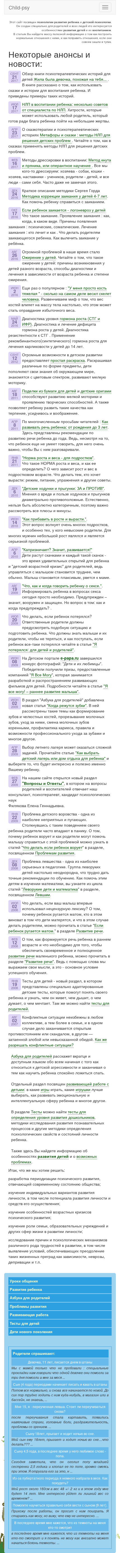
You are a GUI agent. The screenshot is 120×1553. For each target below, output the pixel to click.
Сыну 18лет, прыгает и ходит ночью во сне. (60, 1433)
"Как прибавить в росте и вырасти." (54, 519)
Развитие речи (89, 930)
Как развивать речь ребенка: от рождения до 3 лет (65, 424)
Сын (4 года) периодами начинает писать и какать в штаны (60, 1384)
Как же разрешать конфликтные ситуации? (57, 1042)
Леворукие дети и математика (50, 889)
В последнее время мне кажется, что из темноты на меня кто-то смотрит (60, 1525)
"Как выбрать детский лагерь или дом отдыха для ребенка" (63, 755)
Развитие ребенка (26, 1289)
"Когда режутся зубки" (67, 705)
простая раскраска (68, 360)
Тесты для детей (24, 1323)
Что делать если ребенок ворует (52, 847)
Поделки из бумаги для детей (49, 391)
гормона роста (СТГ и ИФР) (61, 321)
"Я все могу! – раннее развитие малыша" (58, 688)
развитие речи (21, 956)
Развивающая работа (29, 1314)
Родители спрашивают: (34, 1353)
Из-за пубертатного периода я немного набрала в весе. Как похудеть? (60, 1480)
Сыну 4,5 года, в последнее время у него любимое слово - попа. (60, 1453)
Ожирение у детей (39, 257)
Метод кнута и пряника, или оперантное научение (66, 162)
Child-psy (19, 7)
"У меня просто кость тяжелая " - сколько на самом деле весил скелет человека (66, 293)
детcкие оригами (96, 391)
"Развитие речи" (39, 961)
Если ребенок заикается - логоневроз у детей (63, 210)
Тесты (36, 1111)
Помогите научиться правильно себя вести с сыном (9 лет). (60, 1505)
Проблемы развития (28, 1306)
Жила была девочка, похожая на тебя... (71, 79)
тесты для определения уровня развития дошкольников (52, 1114)
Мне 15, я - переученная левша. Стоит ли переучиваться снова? (60, 1409)
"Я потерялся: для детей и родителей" (52, 646)
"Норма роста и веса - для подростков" (57, 457)
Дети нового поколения (31, 1331)
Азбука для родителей (31, 1056)
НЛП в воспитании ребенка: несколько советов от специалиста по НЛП (65, 106)
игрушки (83, 1089)
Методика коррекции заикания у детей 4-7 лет (64, 196)
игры (45, 1089)
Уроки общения (24, 1281)
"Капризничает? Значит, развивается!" (57, 549)
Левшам (42, 894)
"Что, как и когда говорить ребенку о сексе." (62, 585)
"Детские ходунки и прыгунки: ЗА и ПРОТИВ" (63, 488)
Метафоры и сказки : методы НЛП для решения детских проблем (66, 137)
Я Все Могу (41, 674)
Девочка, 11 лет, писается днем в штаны (60, 1362)
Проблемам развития (54, 853)
